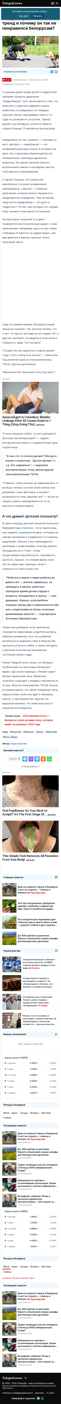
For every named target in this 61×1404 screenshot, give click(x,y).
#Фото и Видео (10, 737)
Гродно (24, 1112)
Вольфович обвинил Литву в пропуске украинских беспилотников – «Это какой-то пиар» (36, 1200)
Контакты (39, 1393)
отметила (27, 527)
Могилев (46, 1112)
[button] (52, 71)
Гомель (7, 1117)
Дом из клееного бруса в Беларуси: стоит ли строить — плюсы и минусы (38, 889)
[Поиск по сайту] (57, 3)
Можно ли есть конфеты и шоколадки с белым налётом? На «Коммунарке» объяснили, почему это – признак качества (39, 1021)
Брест (15, 1112)
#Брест (39, 732)
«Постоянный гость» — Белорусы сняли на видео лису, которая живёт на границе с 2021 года (29, 720)
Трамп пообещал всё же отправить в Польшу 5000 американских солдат (38, 1167)
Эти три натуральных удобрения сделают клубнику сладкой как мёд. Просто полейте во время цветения (36, 907)
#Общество (15, 732)
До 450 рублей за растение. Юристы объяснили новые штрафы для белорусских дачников (38, 938)
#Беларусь (28, 732)
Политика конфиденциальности (17, 1393)
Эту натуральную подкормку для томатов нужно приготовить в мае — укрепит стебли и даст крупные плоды (37, 923)
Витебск (34, 1112)
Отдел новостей (18, 743)
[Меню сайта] (53, 3)
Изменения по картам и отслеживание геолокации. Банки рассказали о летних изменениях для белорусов (37, 1184)
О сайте (50, 1393)
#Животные (51, 732)
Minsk (6, 1112)
